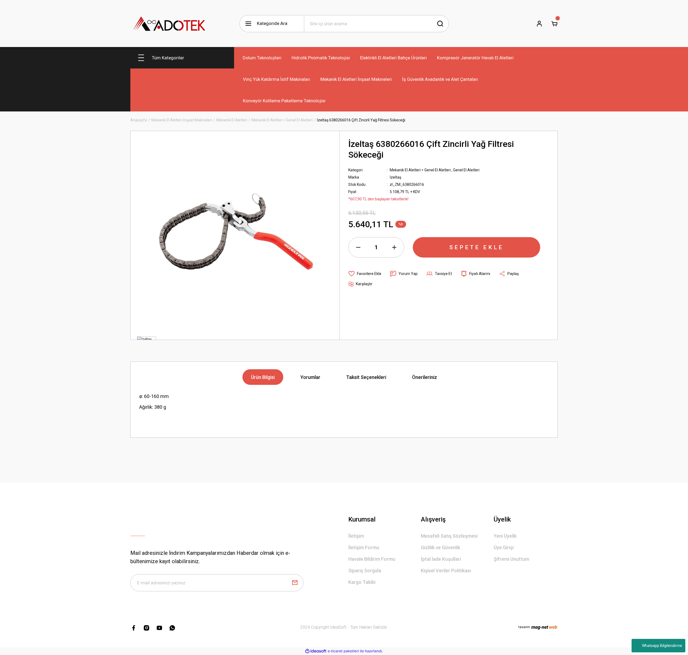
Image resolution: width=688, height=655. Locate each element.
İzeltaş (395, 177)
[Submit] (294, 582)
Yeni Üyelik (505, 536)
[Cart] (554, 23)
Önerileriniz (424, 377)
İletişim (356, 536)
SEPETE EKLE (476, 247)
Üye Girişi (504, 547)
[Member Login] (539, 23)
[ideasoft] (316, 651)
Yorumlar (310, 377)
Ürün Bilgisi (263, 377)
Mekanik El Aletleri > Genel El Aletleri (420, 170)
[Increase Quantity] (394, 247)
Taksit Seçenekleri (366, 377)
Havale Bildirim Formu (371, 559)
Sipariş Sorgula (364, 570)
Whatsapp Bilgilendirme (662, 645)
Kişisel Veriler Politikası (446, 570)
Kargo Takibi (361, 582)
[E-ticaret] (343, 651)
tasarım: (524, 627)
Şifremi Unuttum (511, 559)
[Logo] (169, 23)
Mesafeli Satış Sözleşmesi (449, 536)
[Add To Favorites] (364, 273)
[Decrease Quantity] (358, 247)
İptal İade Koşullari (441, 559)
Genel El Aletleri (466, 170)
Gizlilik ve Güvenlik (440, 547)
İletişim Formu (363, 547)
